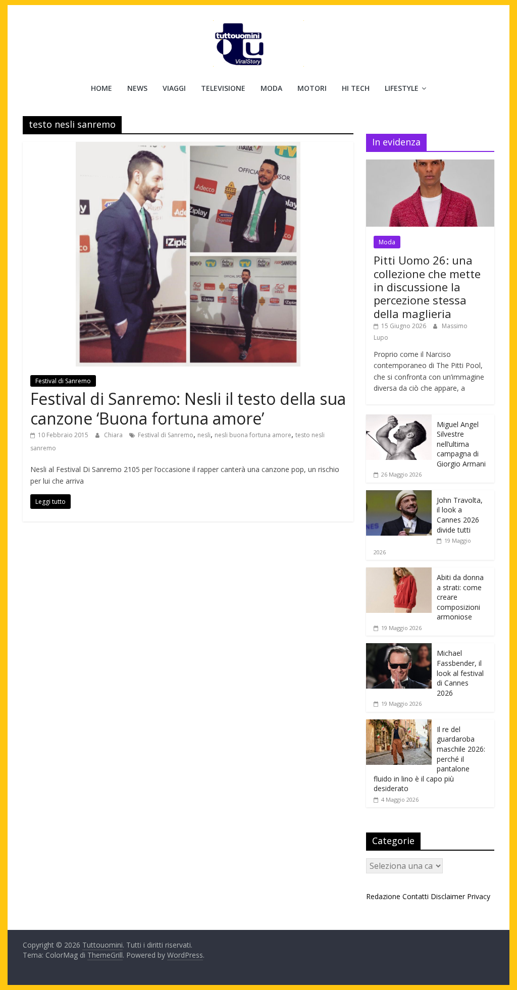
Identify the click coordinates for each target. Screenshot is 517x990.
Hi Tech (356, 88)
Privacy (478, 896)
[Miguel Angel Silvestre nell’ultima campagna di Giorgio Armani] (399, 420)
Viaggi (174, 88)
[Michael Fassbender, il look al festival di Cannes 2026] (399, 648)
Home (101, 88)
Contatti (415, 896)
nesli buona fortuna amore (253, 435)
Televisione (223, 88)
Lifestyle (402, 88)
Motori (312, 88)
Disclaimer (448, 896)
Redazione (383, 896)
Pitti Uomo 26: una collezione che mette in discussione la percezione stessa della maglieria (427, 286)
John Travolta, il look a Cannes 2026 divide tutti (460, 515)
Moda (271, 88)
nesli (204, 435)
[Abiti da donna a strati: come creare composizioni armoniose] (399, 573)
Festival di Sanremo (63, 381)
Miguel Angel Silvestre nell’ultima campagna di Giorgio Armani (461, 444)
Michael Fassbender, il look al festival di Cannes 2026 (460, 672)
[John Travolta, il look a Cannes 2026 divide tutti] (399, 495)
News (137, 88)
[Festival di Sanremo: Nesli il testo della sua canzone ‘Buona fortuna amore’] (188, 147)
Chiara (114, 435)
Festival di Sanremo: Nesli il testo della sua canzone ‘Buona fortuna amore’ (188, 408)
